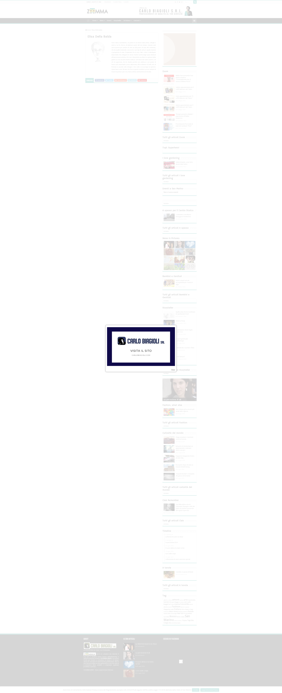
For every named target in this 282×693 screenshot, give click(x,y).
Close (173, 370)
